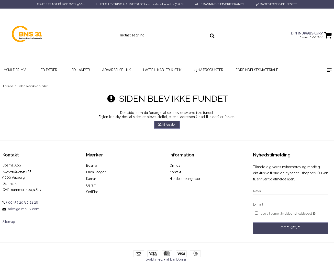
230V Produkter (208, 70)
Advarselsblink (116, 70)
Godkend (290, 228)
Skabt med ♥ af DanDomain (167, 259)
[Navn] (290, 191)
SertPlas (92, 192)
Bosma (91, 165)
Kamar (91, 179)
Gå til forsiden (167, 124)
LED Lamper (79, 70)
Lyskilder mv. (14, 70)
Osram (91, 185)
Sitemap (8, 222)
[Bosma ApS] (27, 35)
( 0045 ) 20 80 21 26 (21, 202)
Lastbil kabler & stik (162, 70)
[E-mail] (290, 204)
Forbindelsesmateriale (256, 70)
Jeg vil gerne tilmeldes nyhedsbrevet (294, 212)
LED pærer (48, 70)
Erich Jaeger (96, 172)
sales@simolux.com (23, 209)
